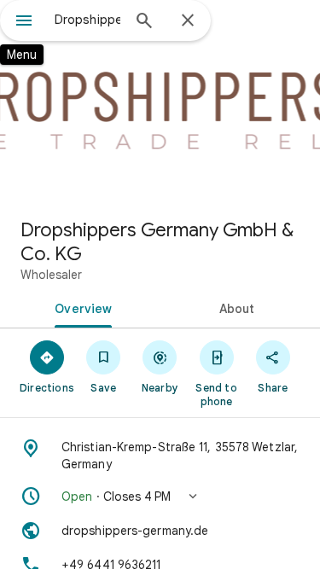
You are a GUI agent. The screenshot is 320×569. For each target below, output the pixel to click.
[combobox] (87, 19)
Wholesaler (51, 274)
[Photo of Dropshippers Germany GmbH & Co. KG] (160, 102)
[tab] (80, 307)
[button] (160, 496)
